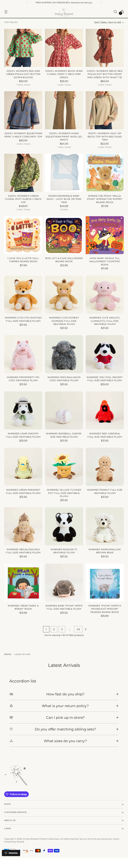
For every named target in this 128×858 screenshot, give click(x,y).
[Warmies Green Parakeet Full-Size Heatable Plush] (23, 467)
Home (7, 654)
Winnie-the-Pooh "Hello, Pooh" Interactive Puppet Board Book (104, 199)
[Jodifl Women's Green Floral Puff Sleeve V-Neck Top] (23, 173)
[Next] (101, 2)
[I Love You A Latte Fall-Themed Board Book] (23, 235)
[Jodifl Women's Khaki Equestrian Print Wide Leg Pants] (64, 110)
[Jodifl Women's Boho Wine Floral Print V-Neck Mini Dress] (64, 48)
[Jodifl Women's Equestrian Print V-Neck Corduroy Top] (23, 110)
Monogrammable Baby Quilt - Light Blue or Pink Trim (64, 199)
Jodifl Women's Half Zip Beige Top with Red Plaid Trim (105, 136)
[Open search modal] (115, 11)
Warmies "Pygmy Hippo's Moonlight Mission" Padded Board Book (104, 608)
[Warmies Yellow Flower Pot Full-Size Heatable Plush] (64, 467)
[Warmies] (23, 583)
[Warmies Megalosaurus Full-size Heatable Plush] (23, 526)
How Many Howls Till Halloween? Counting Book (104, 261)
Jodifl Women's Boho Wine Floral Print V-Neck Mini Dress (64, 74)
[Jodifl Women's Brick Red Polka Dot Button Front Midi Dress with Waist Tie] (105, 48)
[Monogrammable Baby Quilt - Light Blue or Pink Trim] (64, 173)
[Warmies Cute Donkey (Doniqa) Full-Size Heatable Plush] (64, 295)
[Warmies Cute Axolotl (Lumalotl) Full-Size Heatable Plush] (105, 295)
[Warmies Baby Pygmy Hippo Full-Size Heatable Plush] (64, 583)
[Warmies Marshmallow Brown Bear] (105, 526)
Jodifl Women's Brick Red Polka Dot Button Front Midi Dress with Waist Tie (105, 74)
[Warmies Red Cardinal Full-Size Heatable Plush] (105, 410)
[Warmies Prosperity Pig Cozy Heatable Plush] (23, 354)
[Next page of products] (85, 629)
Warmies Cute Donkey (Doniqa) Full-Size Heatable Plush (64, 320)
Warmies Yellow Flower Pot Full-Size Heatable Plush (64, 493)
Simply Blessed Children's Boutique (41, 839)
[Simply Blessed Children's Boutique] (64, 12)
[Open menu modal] (6, 11)
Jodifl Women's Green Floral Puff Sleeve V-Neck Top (23, 199)
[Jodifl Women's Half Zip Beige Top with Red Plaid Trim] (105, 110)
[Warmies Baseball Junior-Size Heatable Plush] (64, 410)
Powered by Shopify (14, 842)
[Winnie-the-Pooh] (105, 173)
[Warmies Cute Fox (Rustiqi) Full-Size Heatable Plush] (23, 295)
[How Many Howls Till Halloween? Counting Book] (105, 235)
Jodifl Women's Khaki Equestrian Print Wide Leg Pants (64, 136)
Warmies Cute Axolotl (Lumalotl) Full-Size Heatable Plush (104, 320)
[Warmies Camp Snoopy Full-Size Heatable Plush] (23, 410)
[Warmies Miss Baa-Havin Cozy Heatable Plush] (64, 354)
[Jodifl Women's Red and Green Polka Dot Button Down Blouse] (23, 48)
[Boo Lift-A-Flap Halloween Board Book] (64, 235)
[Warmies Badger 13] (64, 526)
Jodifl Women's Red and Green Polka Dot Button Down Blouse (23, 74)
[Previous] (27, 2)
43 (78, 629)
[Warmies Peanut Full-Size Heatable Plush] (105, 467)
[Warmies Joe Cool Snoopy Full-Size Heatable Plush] (105, 354)
